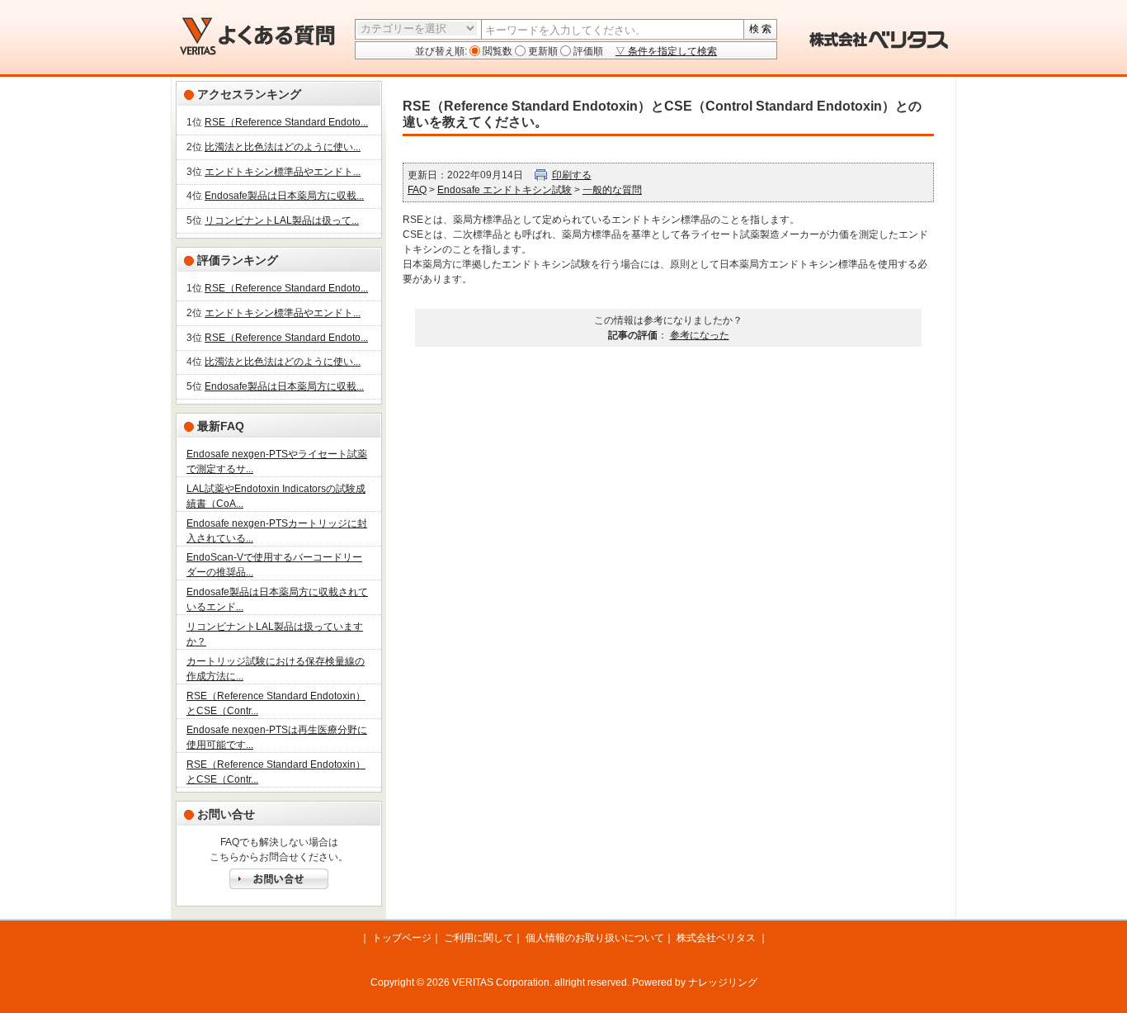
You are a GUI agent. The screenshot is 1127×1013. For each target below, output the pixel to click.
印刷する (572, 175)
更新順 (542, 51)
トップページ (401, 938)
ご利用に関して (478, 938)
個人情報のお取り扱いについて (595, 938)
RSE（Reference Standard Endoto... (286, 122)
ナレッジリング (722, 982)
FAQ (417, 190)
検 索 (760, 29)
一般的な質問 (612, 190)
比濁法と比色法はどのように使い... (283, 147)
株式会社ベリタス (716, 938)
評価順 (587, 51)
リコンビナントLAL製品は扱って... (282, 220)
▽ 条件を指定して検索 (666, 51)
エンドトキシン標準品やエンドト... (283, 172)
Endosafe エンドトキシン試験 (504, 190)
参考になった (699, 335)
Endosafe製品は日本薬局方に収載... (284, 195)
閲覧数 (496, 51)
